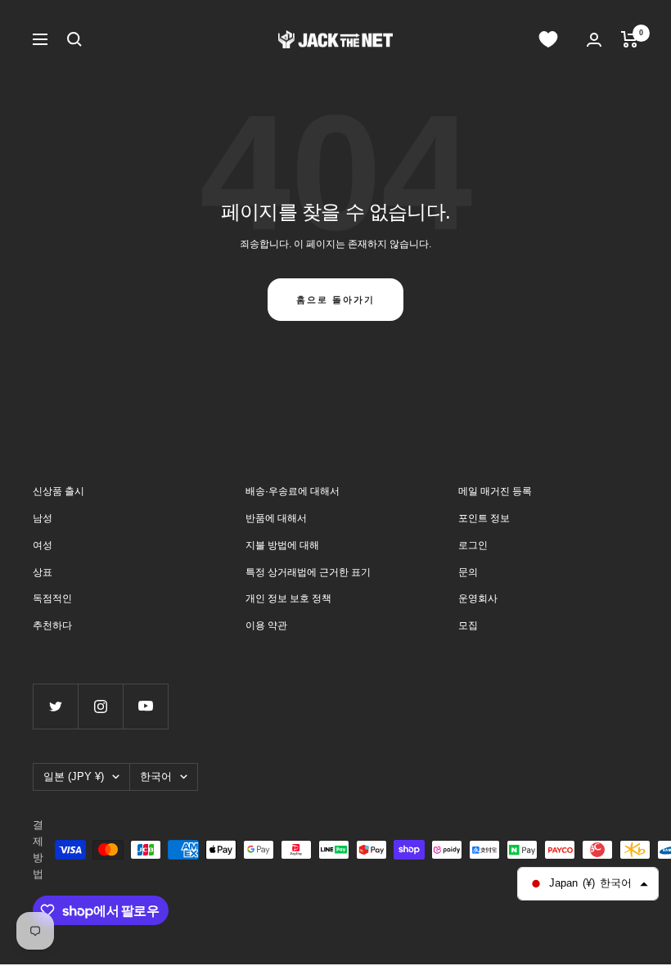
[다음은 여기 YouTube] (145, 706)
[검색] (74, 39)
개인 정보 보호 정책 (288, 598)
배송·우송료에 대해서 (292, 491)
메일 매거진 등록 (495, 491)
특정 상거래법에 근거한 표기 (308, 572)
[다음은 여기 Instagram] (100, 706)
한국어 (156, 776)
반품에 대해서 (276, 518)
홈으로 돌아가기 (335, 300)
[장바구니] (629, 39)
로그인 (473, 545)
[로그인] (594, 40)
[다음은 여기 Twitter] (55, 706)
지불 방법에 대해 (282, 545)
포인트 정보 (484, 518)
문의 (468, 572)
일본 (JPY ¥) (73, 776)
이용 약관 (266, 625)
